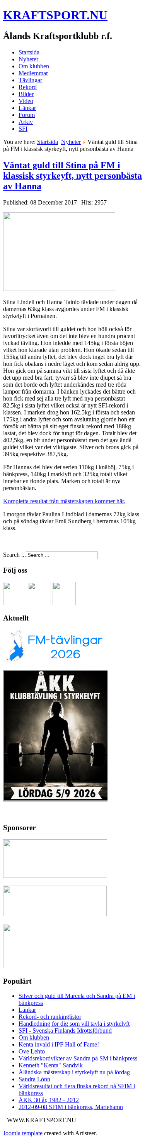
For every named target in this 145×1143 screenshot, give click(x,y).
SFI (23, 128)
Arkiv (26, 121)
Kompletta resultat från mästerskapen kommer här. (64, 501)
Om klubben (34, 66)
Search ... (14, 554)
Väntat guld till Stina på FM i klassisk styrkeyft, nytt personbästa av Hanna (72, 175)
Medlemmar (33, 73)
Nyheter (28, 59)
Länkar (27, 108)
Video (26, 101)
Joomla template (23, 1133)
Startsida (29, 52)
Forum (27, 115)
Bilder (26, 94)
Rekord (28, 87)
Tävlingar (30, 80)
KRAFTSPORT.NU (55, 15)
